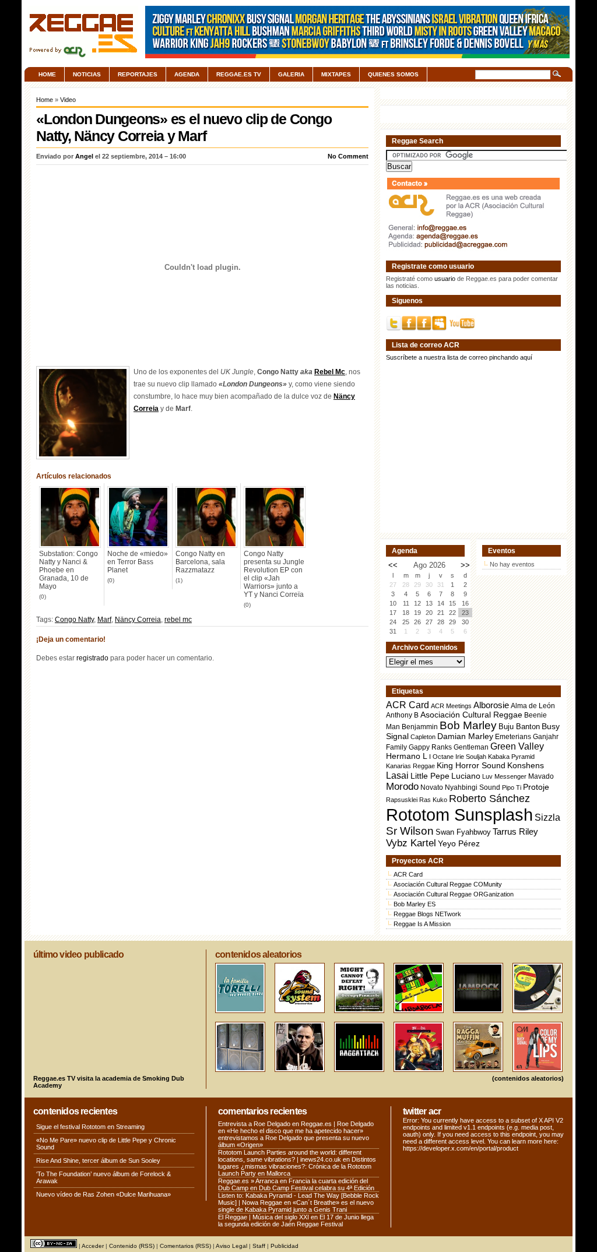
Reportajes (137, 74)
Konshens (525, 765)
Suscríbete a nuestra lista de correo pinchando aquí (459, 357)
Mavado (541, 776)
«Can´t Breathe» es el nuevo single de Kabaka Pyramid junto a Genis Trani (296, 1206)
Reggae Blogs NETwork (427, 913)
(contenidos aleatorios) (528, 1078)
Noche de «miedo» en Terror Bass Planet (137, 562)
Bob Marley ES (415, 904)
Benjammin (420, 726)
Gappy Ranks (430, 747)
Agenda (186, 74)
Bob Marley (468, 725)
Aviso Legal (231, 1246)
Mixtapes (336, 74)
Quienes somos (393, 74)
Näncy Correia (138, 620)
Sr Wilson (410, 831)
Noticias (87, 74)
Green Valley (517, 746)
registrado (92, 658)
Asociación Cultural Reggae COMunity (448, 884)
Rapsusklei (401, 799)
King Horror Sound (471, 765)
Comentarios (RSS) (185, 1246)
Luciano (465, 775)
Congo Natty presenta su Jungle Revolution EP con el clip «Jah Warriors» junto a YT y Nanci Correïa (274, 574)
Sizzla (547, 817)
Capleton (423, 736)
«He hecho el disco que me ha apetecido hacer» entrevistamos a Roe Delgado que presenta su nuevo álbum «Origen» (293, 1137)
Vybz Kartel (411, 843)
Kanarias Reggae (410, 765)
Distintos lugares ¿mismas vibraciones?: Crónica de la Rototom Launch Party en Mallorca (297, 1166)
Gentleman (471, 747)
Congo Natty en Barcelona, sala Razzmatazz (200, 562)
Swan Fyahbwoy (463, 832)
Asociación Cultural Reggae (471, 715)
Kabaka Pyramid (511, 756)
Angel (84, 156)
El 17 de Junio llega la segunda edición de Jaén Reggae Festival (296, 1221)
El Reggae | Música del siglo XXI (263, 1217)
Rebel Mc (329, 372)
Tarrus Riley (515, 831)
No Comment (348, 156)
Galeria (291, 74)
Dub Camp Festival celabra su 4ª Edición (316, 1187)
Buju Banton (519, 727)
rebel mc (178, 620)
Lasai (397, 775)
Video (68, 99)
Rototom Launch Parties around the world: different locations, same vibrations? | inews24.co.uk (289, 1156)
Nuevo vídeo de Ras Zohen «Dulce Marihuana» (103, 1194)
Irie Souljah (470, 756)
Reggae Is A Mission (422, 923)
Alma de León (533, 705)
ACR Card (407, 705)
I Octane (441, 756)
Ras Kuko (433, 799)
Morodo (402, 786)
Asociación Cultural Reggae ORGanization (454, 894)
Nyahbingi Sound (472, 787)
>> (465, 565)
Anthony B (402, 715)
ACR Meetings (451, 705)
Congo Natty (74, 620)
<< (393, 565)
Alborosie (491, 705)
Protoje (536, 787)
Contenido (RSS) (131, 1246)
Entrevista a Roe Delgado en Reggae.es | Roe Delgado (296, 1123)
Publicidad (284, 1246)
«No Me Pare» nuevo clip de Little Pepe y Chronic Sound (106, 1144)
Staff (258, 1246)
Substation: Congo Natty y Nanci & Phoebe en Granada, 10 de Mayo (68, 570)
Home (47, 74)
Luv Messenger (504, 776)
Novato (431, 787)
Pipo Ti (511, 787)
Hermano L (406, 756)
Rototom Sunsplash (459, 814)
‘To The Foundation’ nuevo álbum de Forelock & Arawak (103, 1177)
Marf (104, 620)
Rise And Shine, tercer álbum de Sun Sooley (98, 1160)
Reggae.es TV (238, 74)
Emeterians (513, 737)
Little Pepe (429, 775)
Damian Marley (465, 736)
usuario (444, 278)
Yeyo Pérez (459, 843)
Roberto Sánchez (489, 798)
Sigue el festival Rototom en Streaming (90, 1126)
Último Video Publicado (78, 954)
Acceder (93, 1246)
